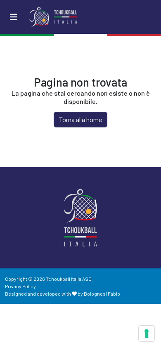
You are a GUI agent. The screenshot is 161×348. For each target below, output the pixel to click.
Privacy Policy (20, 286)
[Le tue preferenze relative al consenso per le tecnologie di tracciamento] (146, 333)
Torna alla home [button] (80, 119)
